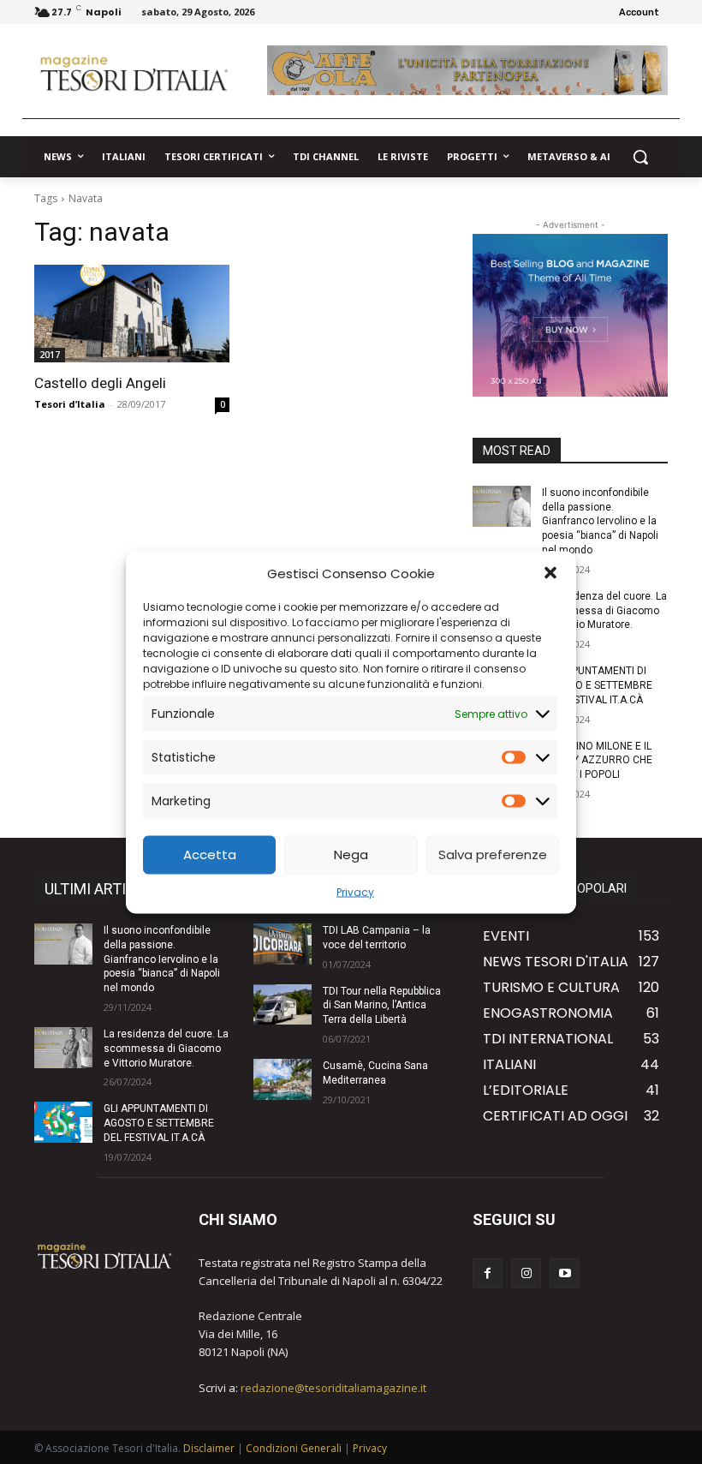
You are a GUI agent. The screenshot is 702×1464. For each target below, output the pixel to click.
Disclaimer (209, 1448)
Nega (351, 854)
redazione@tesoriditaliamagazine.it (333, 1387)
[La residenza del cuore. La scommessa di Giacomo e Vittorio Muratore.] (63, 1047)
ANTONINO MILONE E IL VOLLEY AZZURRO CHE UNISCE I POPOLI (597, 760)
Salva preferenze (492, 854)
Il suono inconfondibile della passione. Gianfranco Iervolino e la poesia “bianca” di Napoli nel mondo (600, 521)
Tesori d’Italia (69, 403)
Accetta (209, 854)
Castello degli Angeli (100, 382)
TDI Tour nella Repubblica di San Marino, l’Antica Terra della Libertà (382, 1005)
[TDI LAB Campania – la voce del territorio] (282, 944)
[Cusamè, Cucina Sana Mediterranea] (282, 1079)
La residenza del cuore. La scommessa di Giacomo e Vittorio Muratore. (604, 610)
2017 (49, 355)
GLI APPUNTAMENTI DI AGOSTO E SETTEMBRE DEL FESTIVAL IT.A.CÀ (597, 685)
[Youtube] (565, 1273)
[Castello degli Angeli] (131, 313)
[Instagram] (526, 1273)
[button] (550, 573)
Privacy (355, 891)
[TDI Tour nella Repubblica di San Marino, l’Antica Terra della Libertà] (282, 1004)
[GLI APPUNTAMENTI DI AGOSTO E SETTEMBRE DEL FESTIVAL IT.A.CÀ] (63, 1122)
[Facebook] (488, 1273)
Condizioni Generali (294, 1448)
